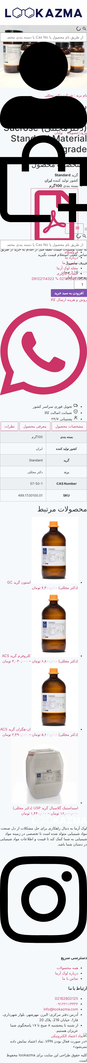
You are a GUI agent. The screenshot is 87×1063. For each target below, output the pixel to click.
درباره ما (71, 257)
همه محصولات (67, 968)
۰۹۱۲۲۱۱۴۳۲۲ (67, 1004)
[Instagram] (43, 948)
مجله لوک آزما (67, 268)
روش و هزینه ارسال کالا (69, 299)
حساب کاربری (67, 273)
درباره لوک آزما (66, 973)
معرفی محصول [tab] (35, 426)
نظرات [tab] (9, 426)
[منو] (74, 228)
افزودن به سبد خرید (68, 293)
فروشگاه (71, 252)
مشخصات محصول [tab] (69, 426)
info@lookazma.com (61, 1009)
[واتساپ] (43, 400)
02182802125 (66, 998)
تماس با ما (70, 262)
